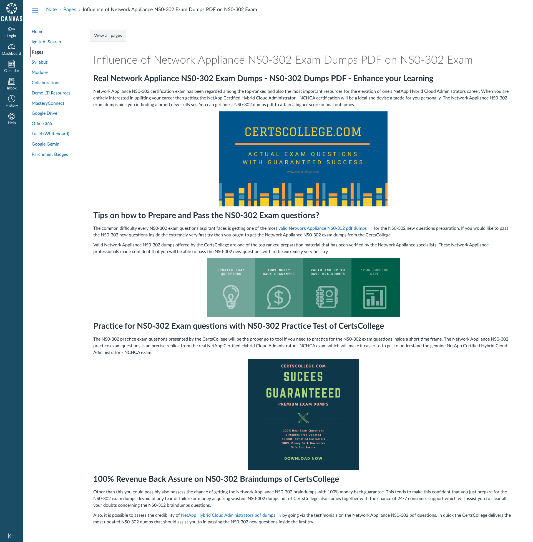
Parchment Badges (50, 154)
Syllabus (40, 62)
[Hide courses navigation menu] (35, 10)
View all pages (108, 35)
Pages (37, 52)
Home (37, 31)
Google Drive (44, 113)
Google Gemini (46, 144)
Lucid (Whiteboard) (50, 134)
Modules (40, 72)
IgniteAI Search (46, 42)
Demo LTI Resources (51, 93)
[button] (11, 102)
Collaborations (46, 83)
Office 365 (42, 123)
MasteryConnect (48, 103)
